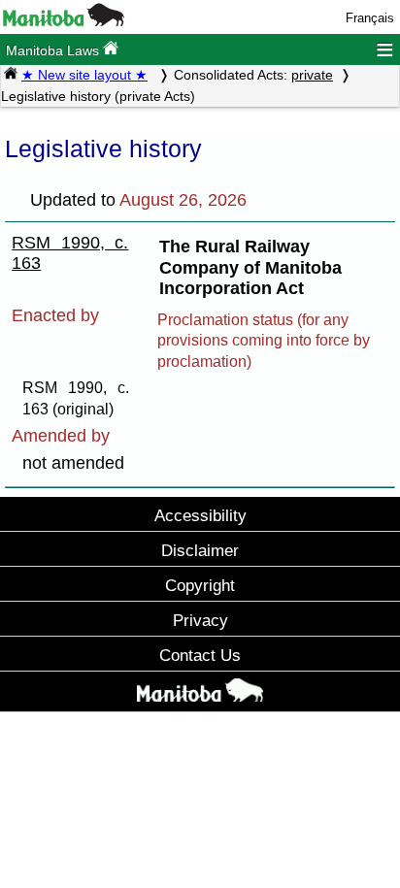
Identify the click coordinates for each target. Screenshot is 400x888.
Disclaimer (200, 550)
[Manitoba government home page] (63, 22)
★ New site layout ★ (84, 74)
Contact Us (200, 655)
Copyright (200, 585)
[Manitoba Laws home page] (10, 74)
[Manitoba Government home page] (200, 693)
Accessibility (200, 515)
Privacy (200, 620)
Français (370, 18)
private (312, 74)
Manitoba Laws (54, 50)
